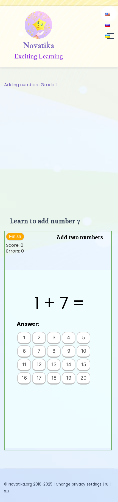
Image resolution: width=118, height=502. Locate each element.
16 (24, 378)
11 (24, 364)
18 (54, 378)
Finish (15, 236)
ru (106, 484)
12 (39, 364)
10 (83, 351)
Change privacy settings (79, 484)
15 (83, 364)
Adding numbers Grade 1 (30, 85)
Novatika (38, 45)
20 (83, 378)
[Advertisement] (59, 150)
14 (68, 364)
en (6, 490)
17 (38, 378)
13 (54, 364)
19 (68, 378)
